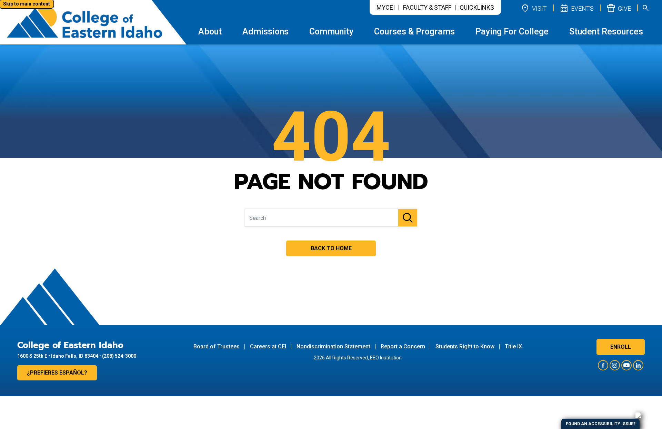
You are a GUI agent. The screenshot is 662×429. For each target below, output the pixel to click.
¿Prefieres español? (57, 372)
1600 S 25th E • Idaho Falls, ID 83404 (57, 356)
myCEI (386, 7)
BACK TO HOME (331, 248)
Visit (533, 8)
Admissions (265, 32)
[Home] (84, 22)
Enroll (620, 347)
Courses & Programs (414, 32)
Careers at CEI (268, 346)
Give (618, 8)
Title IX (513, 346)
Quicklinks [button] (477, 7)
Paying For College (512, 32)
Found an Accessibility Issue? (600, 423)
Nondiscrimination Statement (333, 346)
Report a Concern (403, 346)
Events (576, 8)
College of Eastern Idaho (70, 345)
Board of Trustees (216, 346)
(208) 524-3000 (119, 356)
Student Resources (606, 32)
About (210, 32)
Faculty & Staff (427, 7)
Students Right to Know (464, 346)
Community (331, 32)
